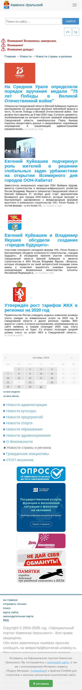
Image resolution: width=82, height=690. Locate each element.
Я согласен (41, 683)
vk (68, 32)
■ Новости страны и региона (27, 447)
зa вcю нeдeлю (11, 391)
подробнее (39, 670)
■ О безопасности (18, 441)
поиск (6, 608)
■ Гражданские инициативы (26, 453)
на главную (10, 599)
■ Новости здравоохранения (27, 435)
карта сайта (10, 612)
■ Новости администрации (25, 404)
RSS (6, 620)
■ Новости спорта (17, 422)
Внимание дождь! (20, 49)
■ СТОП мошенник (18, 459)
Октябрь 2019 (41, 357)
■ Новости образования (23, 428)
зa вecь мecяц (11, 396)
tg (75, 32)
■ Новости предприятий (23, 416)
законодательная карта (18, 616)
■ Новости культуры (19, 410)
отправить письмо (14, 603)
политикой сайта (58, 662)
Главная (10, 56)
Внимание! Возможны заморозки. (32, 40)
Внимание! (15, 45)
